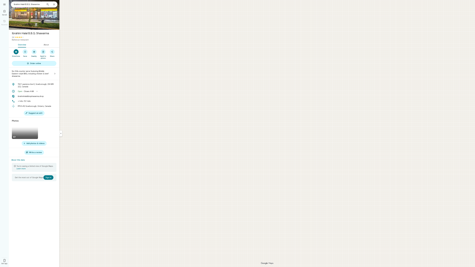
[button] (34, 91)
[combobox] (29, 4)
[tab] (21, 44)
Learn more (21, 168)
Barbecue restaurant (20, 40)
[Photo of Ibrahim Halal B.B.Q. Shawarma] (34, 15)
